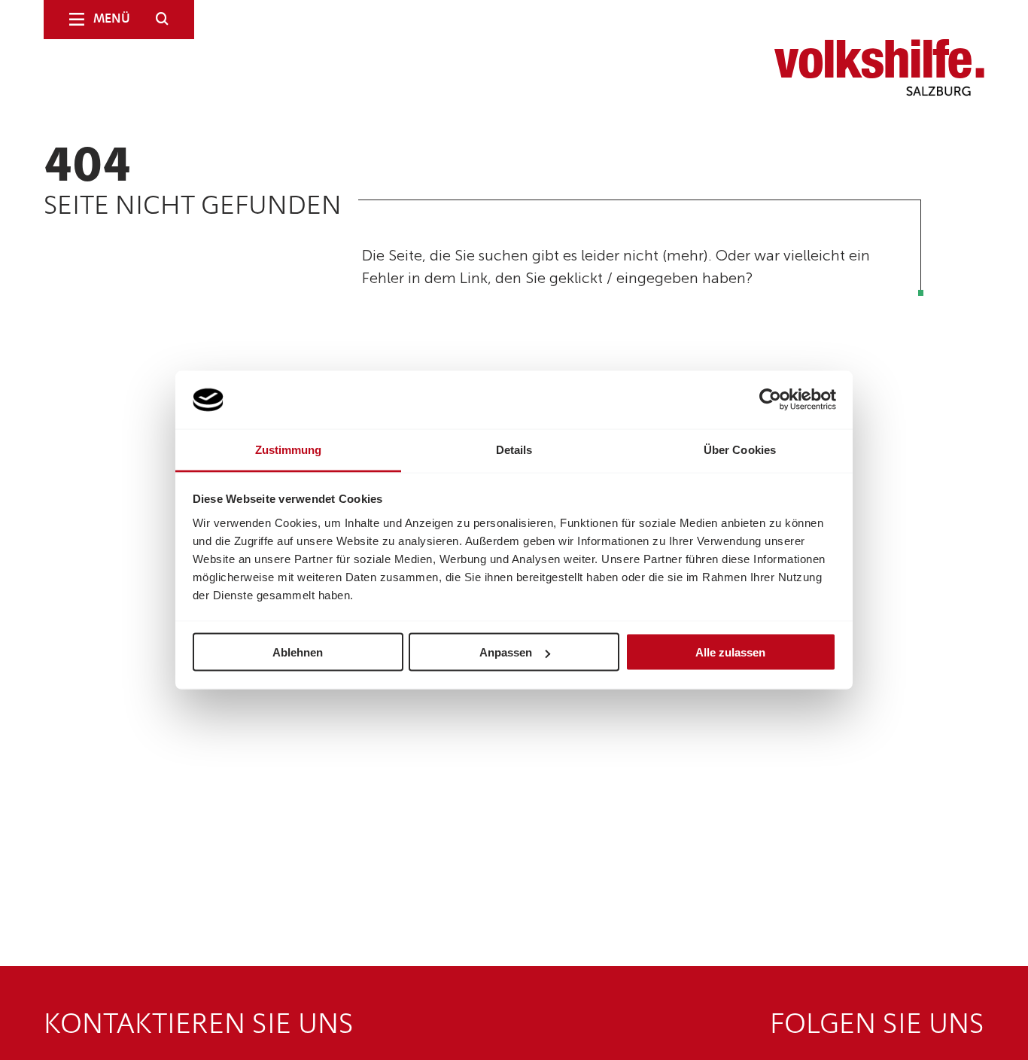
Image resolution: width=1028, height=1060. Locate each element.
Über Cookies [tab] (740, 449)
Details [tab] (514, 449)
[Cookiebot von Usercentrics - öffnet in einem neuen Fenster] (770, 399)
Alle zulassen (730, 652)
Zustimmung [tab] (288, 449)
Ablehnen (297, 652)
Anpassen (505, 652)
